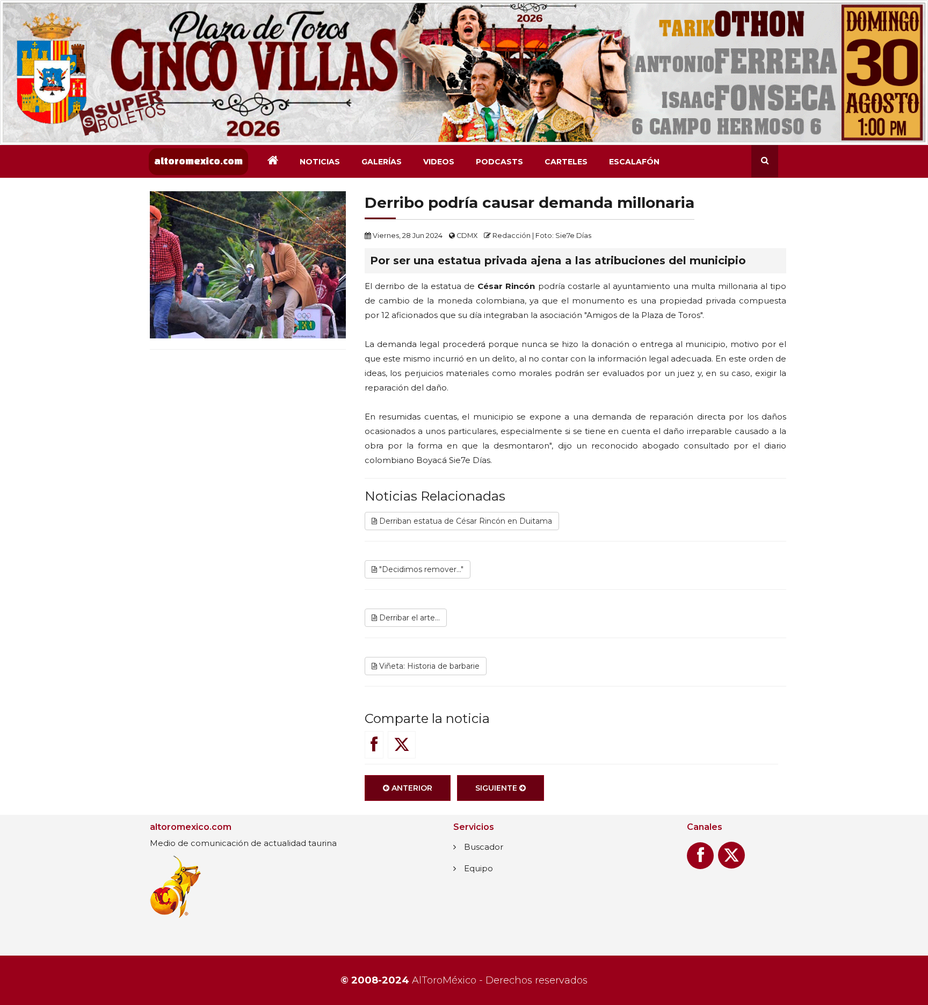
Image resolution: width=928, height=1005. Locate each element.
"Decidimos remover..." (420, 569)
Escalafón (634, 162)
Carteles (566, 162)
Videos (438, 162)
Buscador (483, 847)
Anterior (410, 788)
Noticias (320, 162)
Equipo (478, 868)
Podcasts (499, 162)
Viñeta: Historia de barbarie (428, 666)
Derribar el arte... (408, 618)
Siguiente (497, 788)
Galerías (381, 162)
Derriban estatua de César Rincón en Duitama (464, 521)
